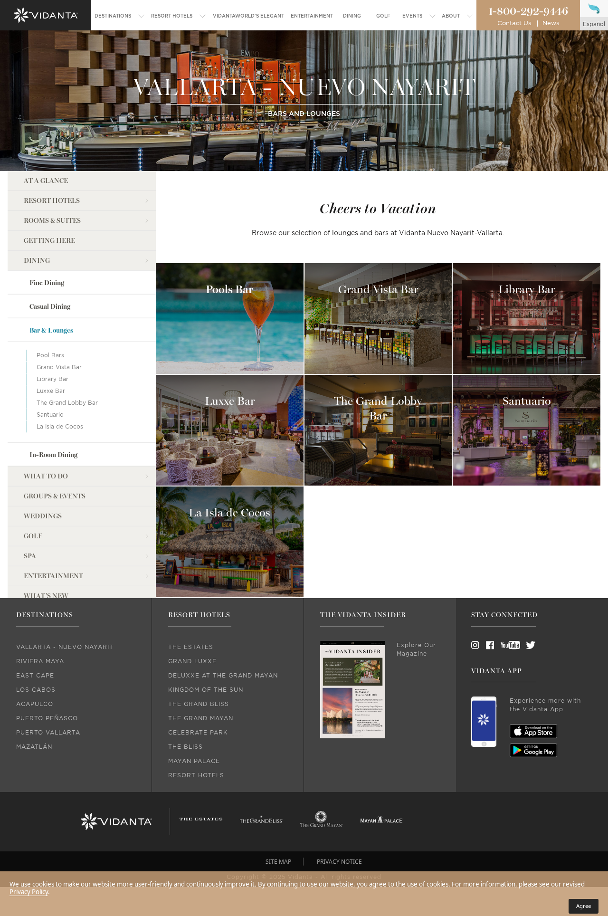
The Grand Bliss (198, 704)
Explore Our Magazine (416, 649)
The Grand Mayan (200, 718)
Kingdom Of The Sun (205, 690)
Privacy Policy (29, 891)
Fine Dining (46, 283)
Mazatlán (34, 747)
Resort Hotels (52, 201)
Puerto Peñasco (47, 718)
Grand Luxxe (192, 661)
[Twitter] (522, 645)
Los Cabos (36, 690)
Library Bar (52, 379)
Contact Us (514, 23)
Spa (30, 556)
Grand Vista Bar (59, 367)
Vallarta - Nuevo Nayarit (65, 647)
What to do (46, 476)
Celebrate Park (198, 732)
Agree (583, 905)
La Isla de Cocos (60, 426)
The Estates (190, 647)
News (550, 23)
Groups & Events (55, 496)
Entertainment (53, 576)
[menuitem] (119, 16)
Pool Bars (50, 355)
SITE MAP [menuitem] (278, 862)
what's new (46, 596)
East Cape (35, 675)
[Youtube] (507, 645)
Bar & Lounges (51, 330)
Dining (37, 261)
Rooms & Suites (52, 221)
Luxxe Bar (51, 391)
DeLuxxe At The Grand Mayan (223, 675)
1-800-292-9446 (528, 11)
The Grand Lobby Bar (67, 403)
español (594, 24)
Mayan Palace (194, 761)
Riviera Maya (40, 661)
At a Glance (46, 181)
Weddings (43, 516)
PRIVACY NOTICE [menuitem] (339, 862)
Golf (33, 536)
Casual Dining (49, 307)
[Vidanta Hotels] (116, 821)
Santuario (50, 415)
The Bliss (185, 747)
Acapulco (34, 704)
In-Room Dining (53, 454)
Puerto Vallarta (48, 732)
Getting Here (49, 241)
